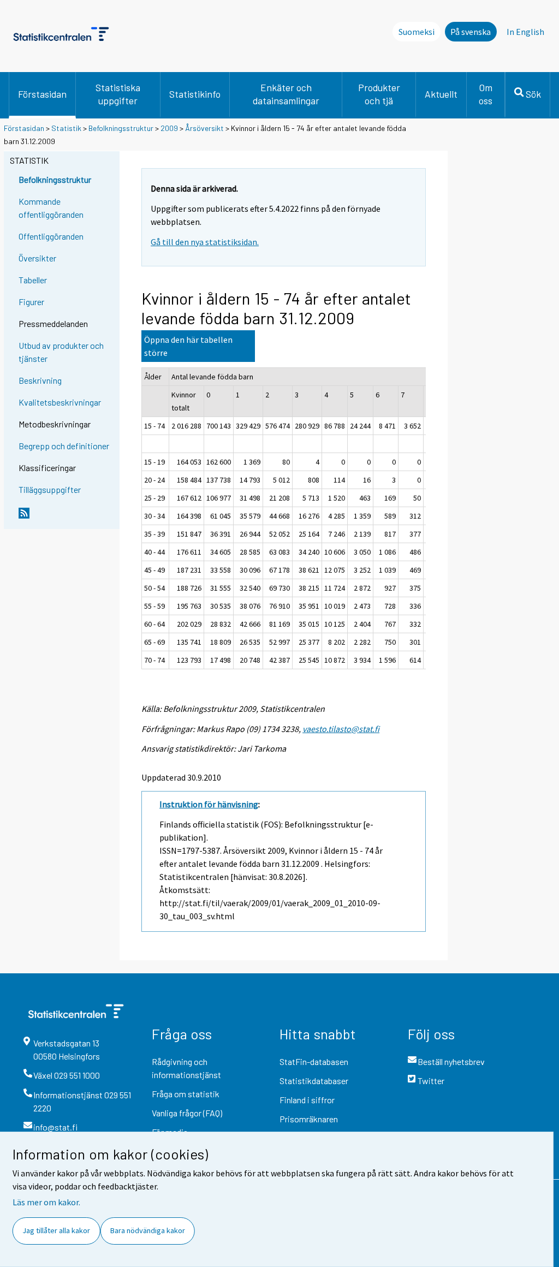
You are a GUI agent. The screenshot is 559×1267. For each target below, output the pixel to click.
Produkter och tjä (379, 93)
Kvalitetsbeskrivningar (60, 402)
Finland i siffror (307, 1100)
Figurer (31, 301)
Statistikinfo (195, 94)
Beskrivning (40, 380)
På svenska (470, 31)
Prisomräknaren (309, 1119)
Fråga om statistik (185, 1093)
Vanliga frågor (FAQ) (187, 1113)
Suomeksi (417, 31)
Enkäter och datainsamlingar (286, 93)
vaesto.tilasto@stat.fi (340, 728)
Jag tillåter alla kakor (56, 1230)
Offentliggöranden (51, 236)
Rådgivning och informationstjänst (186, 1068)
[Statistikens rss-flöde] (67, 517)
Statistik (66, 128)
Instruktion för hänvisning (208, 804)
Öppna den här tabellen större (188, 346)
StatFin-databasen (314, 1061)
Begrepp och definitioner (64, 446)
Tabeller (33, 280)
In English (525, 31)
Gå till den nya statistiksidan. (205, 241)
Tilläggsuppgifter (50, 489)
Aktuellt (441, 94)
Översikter (37, 258)
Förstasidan (42, 94)
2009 (169, 128)
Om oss (485, 93)
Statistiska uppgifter (118, 93)
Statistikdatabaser (314, 1080)
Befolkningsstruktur (120, 128)
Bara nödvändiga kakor (147, 1230)
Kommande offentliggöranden (51, 207)
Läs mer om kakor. (46, 1202)
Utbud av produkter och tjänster (61, 352)
